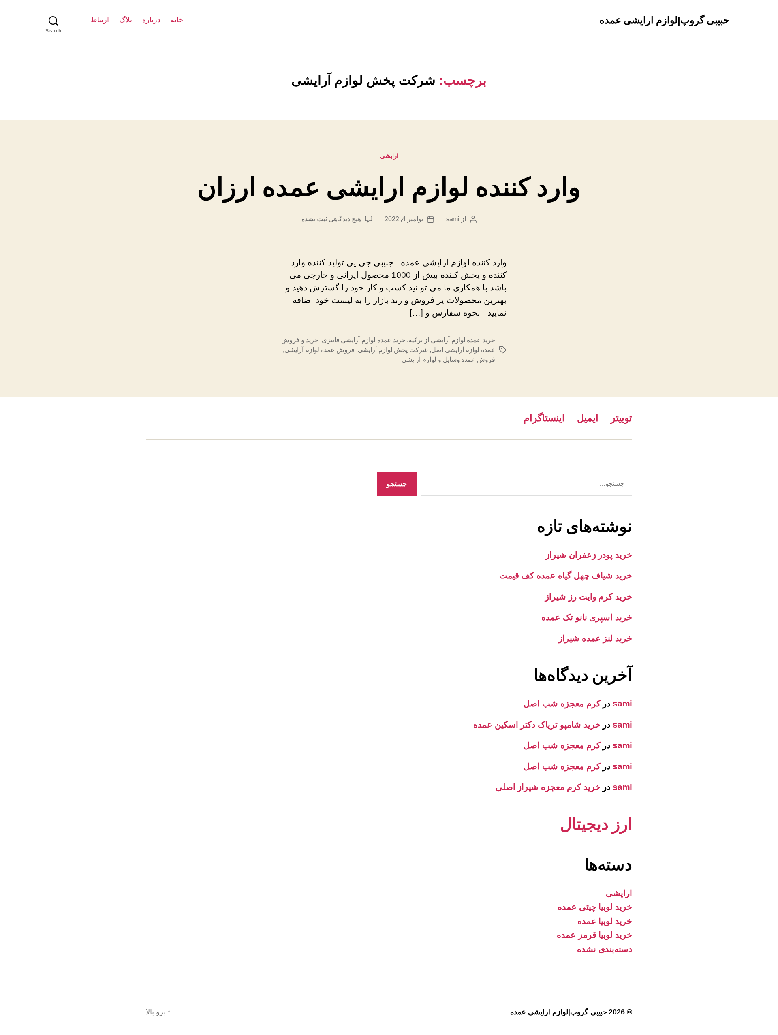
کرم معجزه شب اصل (562, 703)
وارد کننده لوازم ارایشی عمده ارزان (389, 187)
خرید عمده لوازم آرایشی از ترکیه (451, 340)
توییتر (621, 417)
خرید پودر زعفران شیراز (588, 554)
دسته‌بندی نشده (604, 949)
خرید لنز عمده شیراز (595, 638)
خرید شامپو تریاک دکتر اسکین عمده (537, 724)
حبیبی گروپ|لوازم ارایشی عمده (664, 20)
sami (453, 219)
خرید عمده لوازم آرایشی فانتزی (364, 340)
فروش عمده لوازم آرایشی (319, 349)
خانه (177, 20)
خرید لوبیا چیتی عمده (595, 906)
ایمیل (587, 417)
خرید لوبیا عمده (604, 921)
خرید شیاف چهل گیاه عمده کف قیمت (565, 575)
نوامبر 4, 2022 (404, 219)
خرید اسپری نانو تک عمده (586, 617)
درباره (151, 20)
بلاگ (125, 20)
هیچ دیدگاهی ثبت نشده (331, 219)
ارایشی (389, 155)
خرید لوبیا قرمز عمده (594, 934)
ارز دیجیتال (596, 824)
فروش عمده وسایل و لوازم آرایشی (448, 359)
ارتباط (99, 20)
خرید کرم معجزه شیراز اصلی (548, 787)
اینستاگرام (544, 417)
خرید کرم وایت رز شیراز (588, 596)
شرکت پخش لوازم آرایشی (393, 349)
